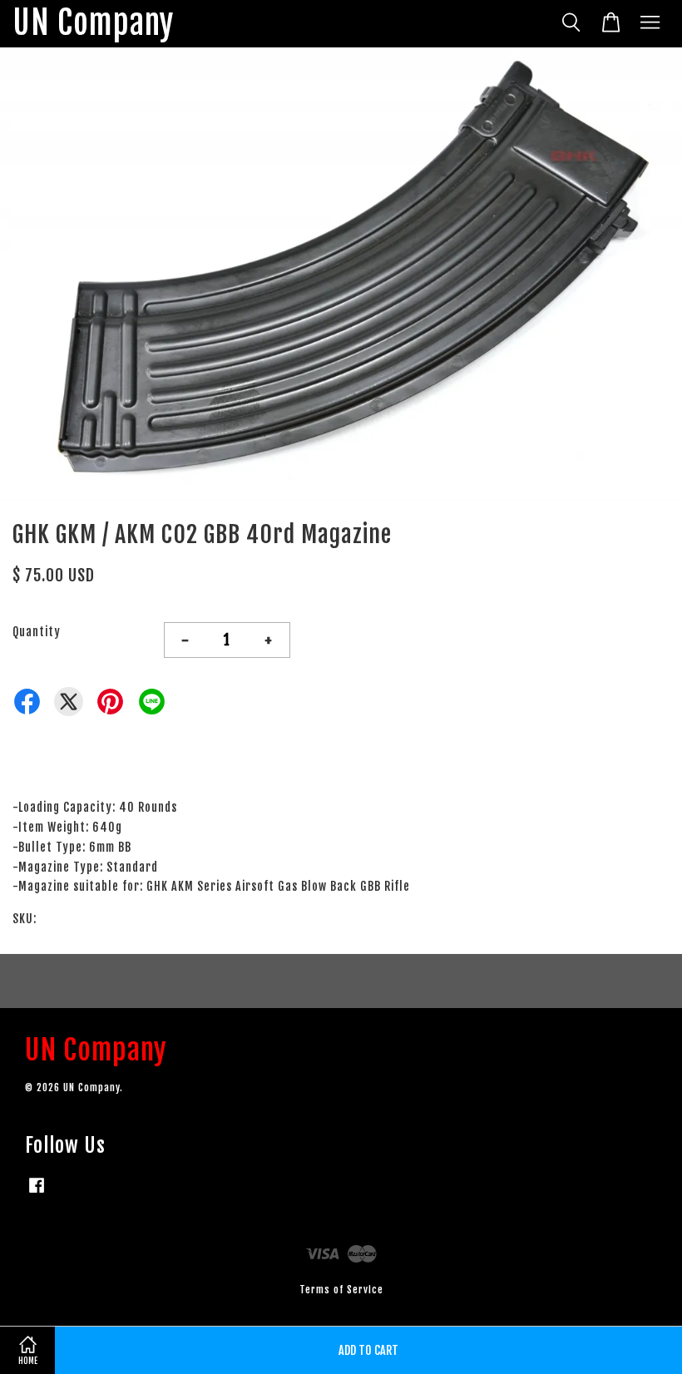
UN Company (93, 23)
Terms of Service (341, 1289)
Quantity (36, 632)
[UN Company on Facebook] (36, 1193)
